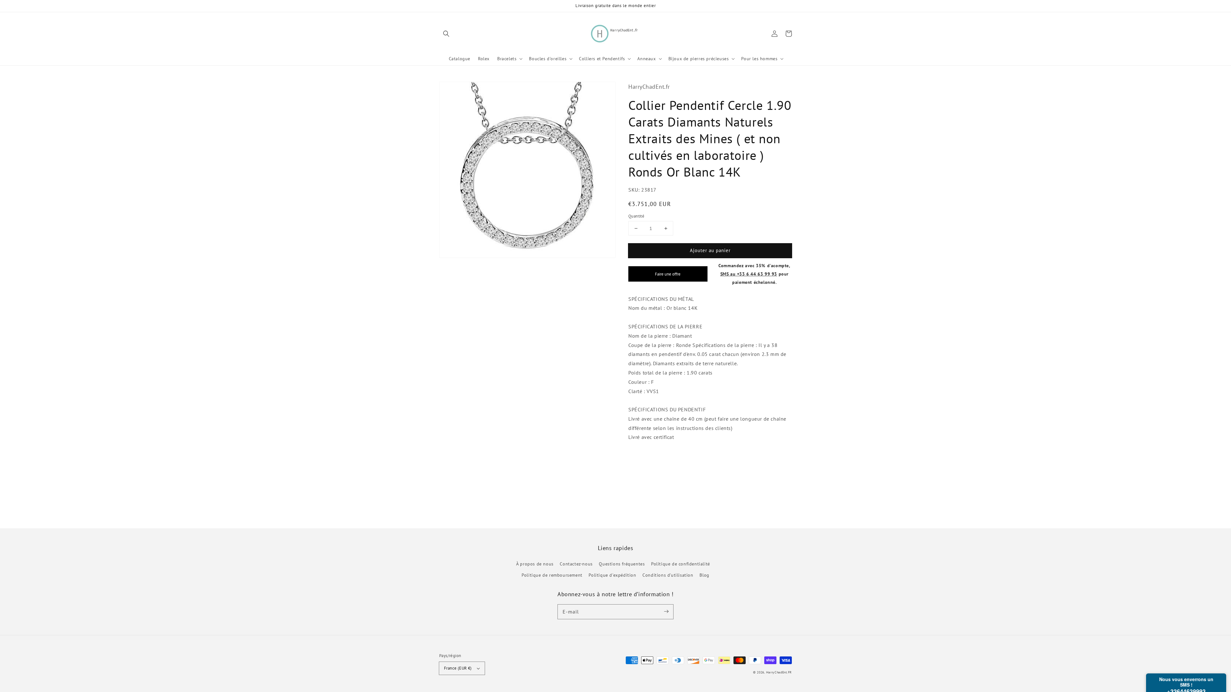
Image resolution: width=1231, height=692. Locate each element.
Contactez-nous (576, 564)
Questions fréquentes (622, 564)
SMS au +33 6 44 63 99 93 (748, 274)
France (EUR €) (458, 668)
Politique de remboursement (552, 575)
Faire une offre (668, 274)
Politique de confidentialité (680, 564)
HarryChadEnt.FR (779, 672)
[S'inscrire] (666, 612)
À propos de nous (535, 564)
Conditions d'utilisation (667, 575)
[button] (446, 34)
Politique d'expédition (612, 575)
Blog (704, 575)
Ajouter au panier (710, 250)
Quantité (636, 216)
